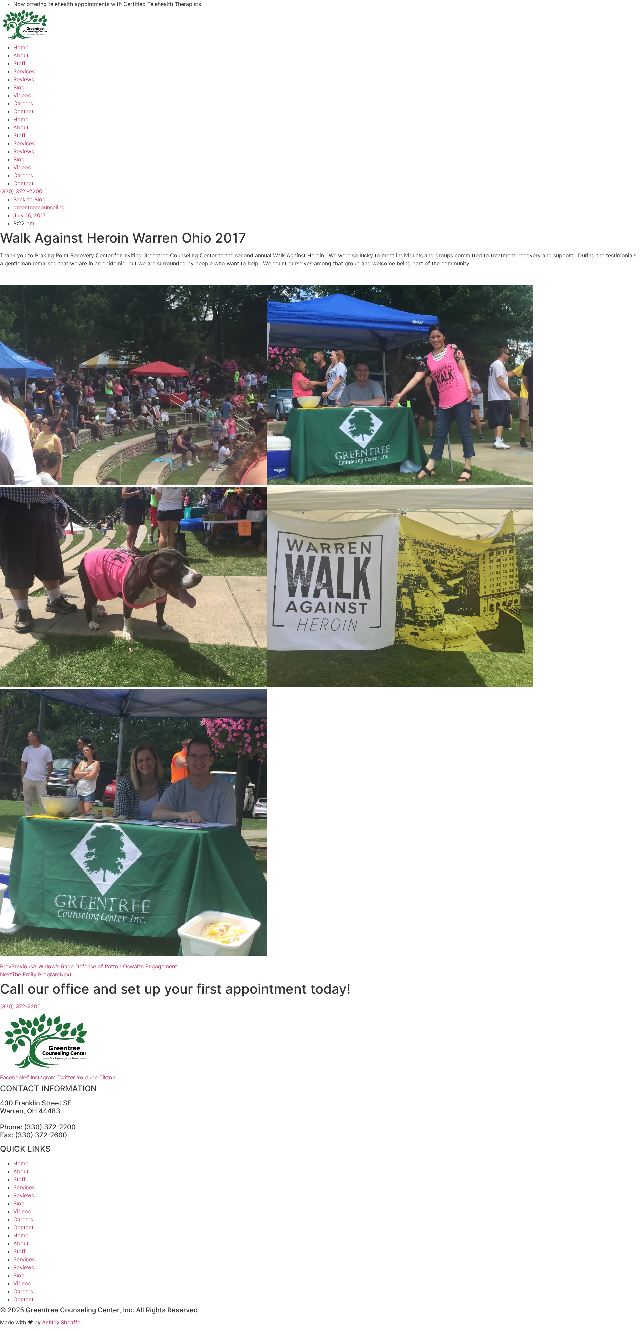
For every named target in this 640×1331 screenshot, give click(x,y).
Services (24, 71)
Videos (22, 95)
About (21, 55)
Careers (23, 103)
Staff (19, 63)
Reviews (23, 79)
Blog (19, 87)
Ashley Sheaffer (62, 1322)
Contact (23, 111)
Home (20, 47)
